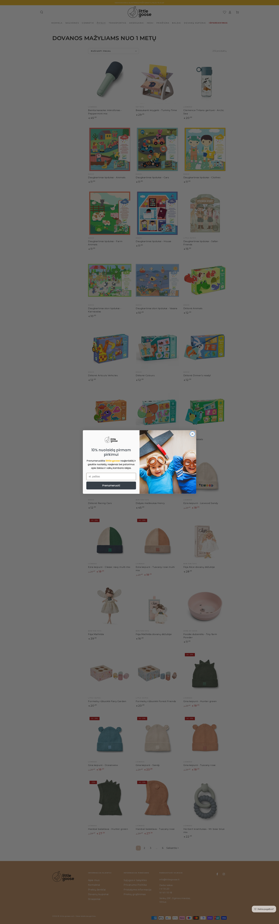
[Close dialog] (192, 433)
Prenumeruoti (111, 485)
